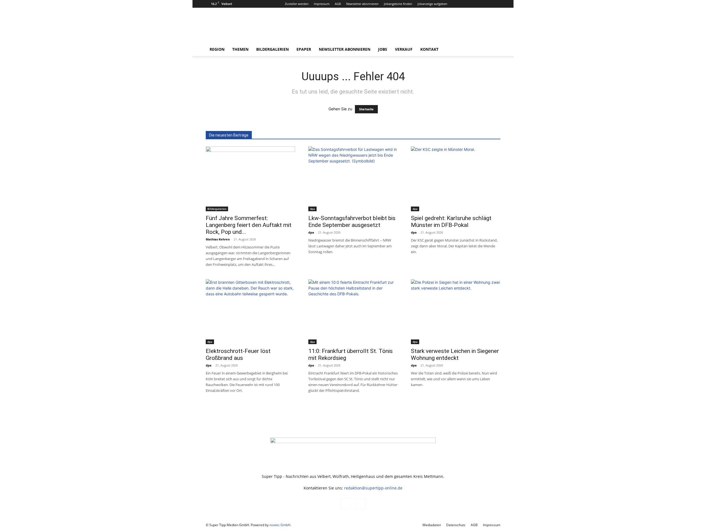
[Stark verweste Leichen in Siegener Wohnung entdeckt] (455, 311)
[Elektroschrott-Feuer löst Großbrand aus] (250, 311)
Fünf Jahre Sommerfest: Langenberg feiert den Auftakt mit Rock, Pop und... (249, 225)
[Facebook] (487, 4)
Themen (240, 49)
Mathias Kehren (218, 239)
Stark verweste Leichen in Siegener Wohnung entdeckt (455, 354)
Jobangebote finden (398, 4)
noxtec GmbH (279, 525)
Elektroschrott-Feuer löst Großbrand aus (238, 354)
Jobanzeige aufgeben (432, 4)
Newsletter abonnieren (362, 4)
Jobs (382, 49)
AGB (338, 4)
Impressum (322, 4)
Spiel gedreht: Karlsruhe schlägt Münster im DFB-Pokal (451, 221)
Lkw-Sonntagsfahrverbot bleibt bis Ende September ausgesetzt (351, 221)
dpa (312, 209)
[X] (496, 4)
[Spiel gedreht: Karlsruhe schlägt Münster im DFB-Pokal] (455, 178)
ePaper (303, 49)
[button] (493, 49)
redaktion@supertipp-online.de (373, 488)
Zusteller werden (297, 4)
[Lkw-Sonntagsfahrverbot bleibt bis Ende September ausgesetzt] (353, 178)
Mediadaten (431, 525)
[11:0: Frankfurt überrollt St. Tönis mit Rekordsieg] (353, 311)
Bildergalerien (272, 49)
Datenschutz (456, 525)
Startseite (366, 109)
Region (217, 49)
